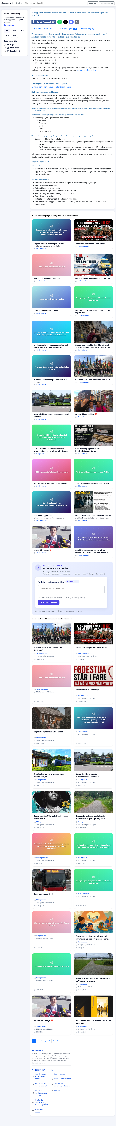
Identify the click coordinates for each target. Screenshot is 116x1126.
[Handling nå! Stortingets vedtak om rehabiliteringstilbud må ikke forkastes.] (93, 542)
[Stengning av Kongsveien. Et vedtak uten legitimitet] (93, 302)
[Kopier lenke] (77, 22)
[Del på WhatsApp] (59, 22)
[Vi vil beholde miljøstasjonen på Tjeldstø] (93, 474)
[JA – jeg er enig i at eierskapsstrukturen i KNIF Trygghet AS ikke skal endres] (51, 337)
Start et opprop (107, 3)
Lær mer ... (11, 25)
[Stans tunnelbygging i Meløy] (51, 301)
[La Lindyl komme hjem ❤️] (93, 405)
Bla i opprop (30, 3)
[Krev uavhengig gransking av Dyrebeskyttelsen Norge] (93, 440)
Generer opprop (50, 602)
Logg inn (92, 3)
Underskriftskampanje (46, 28)
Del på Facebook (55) (46, 22)
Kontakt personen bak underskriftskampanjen (51, 87)
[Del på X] (65, 22)
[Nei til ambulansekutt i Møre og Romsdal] (93, 269)
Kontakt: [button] (40, 3)
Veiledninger (38, 1069)
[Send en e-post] (71, 22)
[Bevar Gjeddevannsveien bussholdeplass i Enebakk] (51, 406)
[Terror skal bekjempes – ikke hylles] (93, 234)
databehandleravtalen (86, 70)
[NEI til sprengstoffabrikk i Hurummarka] (51, 474)
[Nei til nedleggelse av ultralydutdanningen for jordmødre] (51, 507)
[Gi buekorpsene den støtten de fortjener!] (93, 370)
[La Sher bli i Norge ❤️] (51, 541)
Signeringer (69, 28)
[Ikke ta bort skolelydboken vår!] (51, 269)
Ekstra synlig (88, 28)
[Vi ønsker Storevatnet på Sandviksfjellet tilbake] (51, 371)
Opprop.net (7, 3)
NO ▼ (20, 3)
